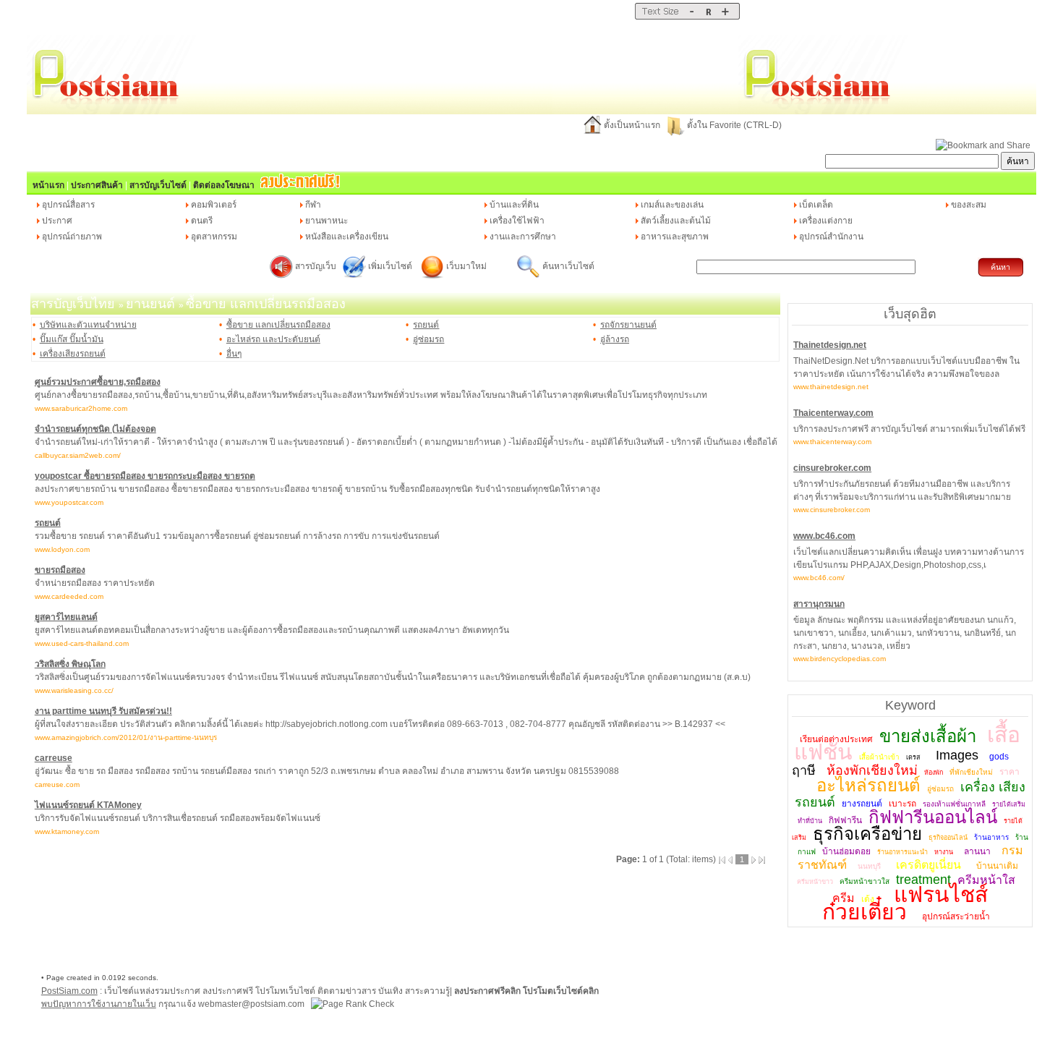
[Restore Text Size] (708, 17)
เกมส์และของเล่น (672, 205)
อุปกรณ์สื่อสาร (68, 205)
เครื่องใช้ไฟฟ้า (517, 221)
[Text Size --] (691, 17)
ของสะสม (968, 205)
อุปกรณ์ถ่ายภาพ (72, 236)
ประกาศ (57, 221)
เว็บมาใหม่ (466, 266)
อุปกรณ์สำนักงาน (831, 236)
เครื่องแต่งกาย (826, 221)
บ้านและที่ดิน (514, 205)
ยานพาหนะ (326, 221)
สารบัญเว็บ (315, 266)
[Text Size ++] (725, 17)
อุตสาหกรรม (214, 236)
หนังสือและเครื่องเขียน (346, 236)
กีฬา (313, 205)
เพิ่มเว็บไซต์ (391, 266)
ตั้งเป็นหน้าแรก (632, 125)
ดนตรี (202, 221)
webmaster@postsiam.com (252, 1004)
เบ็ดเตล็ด (816, 205)
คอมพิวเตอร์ (213, 205)
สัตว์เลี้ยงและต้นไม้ (676, 221)
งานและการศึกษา (523, 236)
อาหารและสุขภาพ (675, 236)
